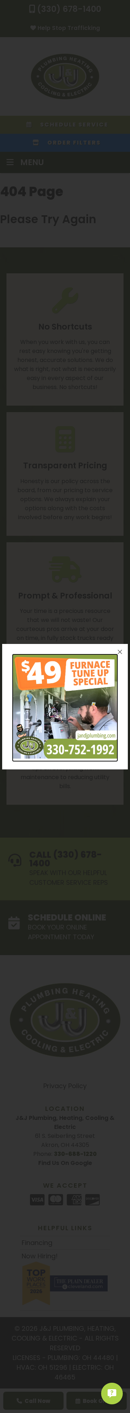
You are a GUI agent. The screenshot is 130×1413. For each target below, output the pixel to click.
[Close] (120, 652)
